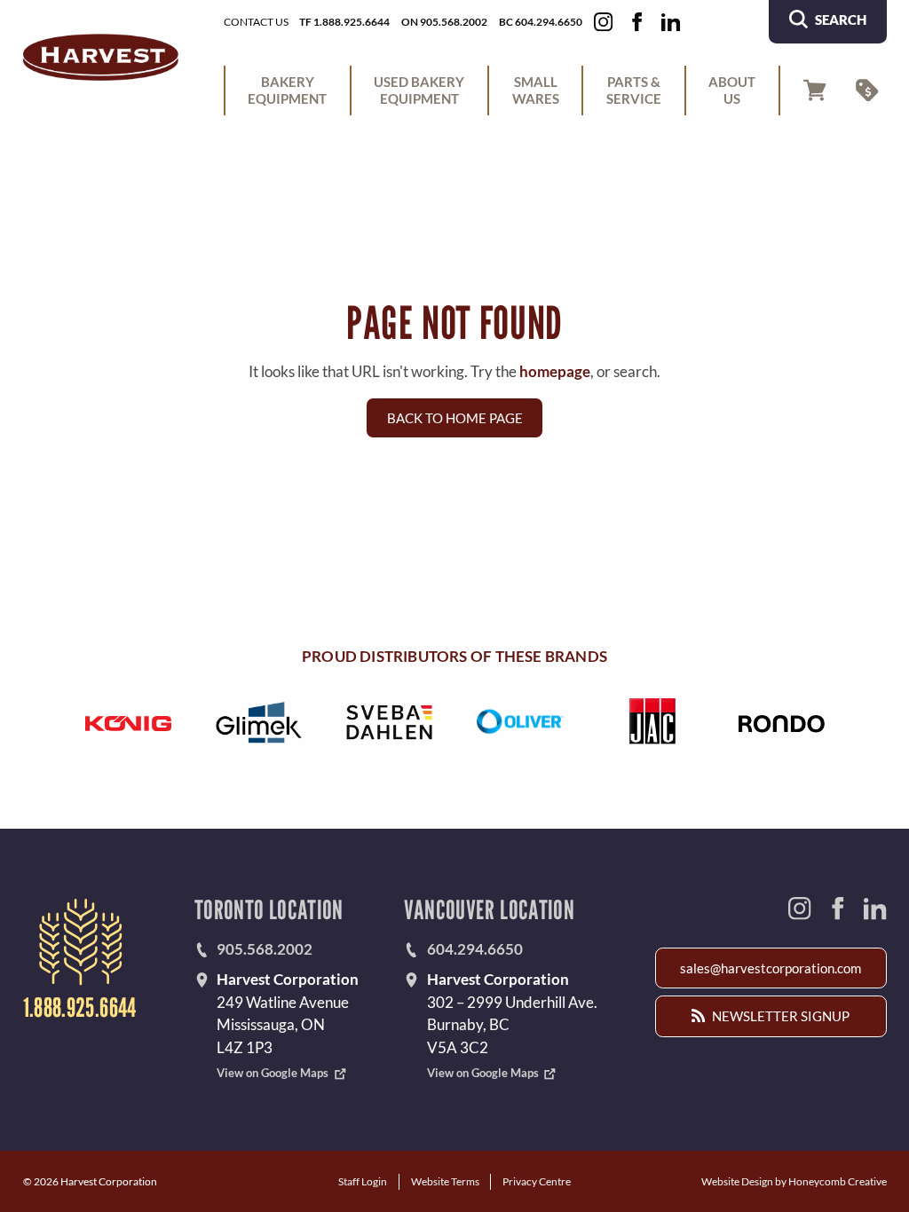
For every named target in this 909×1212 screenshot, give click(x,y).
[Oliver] (519, 722)
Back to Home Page (455, 418)
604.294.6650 (475, 949)
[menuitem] (287, 90)
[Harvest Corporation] (100, 57)
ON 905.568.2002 (444, 21)
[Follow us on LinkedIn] (670, 21)
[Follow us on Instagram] (603, 21)
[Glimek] (258, 722)
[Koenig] (127, 722)
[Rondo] (781, 722)
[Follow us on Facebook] (637, 21)
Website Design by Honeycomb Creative (794, 1181)
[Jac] (650, 722)
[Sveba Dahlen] (388, 722)
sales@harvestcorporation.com (770, 968)
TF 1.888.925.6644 (344, 21)
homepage (554, 371)
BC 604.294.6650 (540, 21)
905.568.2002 (264, 949)
